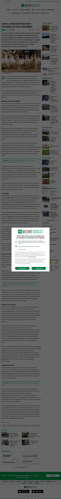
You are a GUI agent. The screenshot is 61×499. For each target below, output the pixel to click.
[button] (30, 249)
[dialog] (30, 249)
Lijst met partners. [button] (32, 256)
